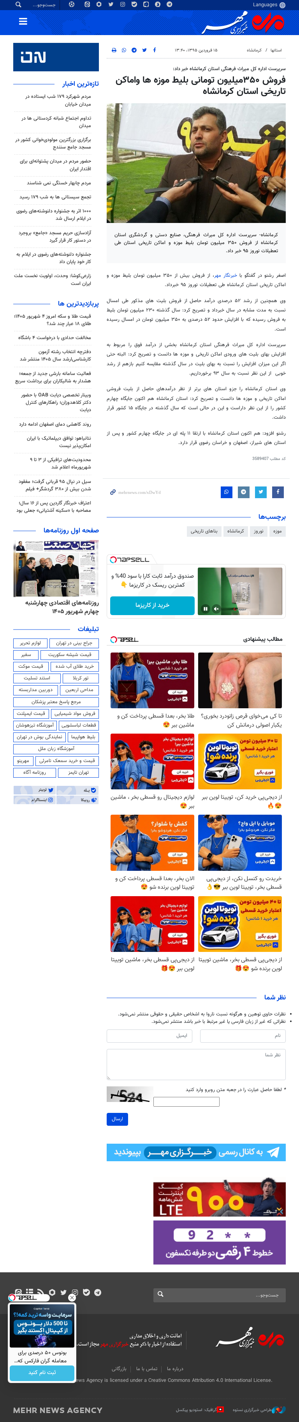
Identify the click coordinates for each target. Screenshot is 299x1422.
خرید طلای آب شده (75, 666)
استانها (276, 50)
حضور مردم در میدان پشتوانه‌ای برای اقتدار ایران (55, 165)
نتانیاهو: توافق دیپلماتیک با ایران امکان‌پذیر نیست (59, 442)
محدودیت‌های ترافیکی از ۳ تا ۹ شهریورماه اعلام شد (60, 463)
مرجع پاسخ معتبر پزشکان (56, 702)
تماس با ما (146, 1369)
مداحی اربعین (79, 690)
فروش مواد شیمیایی (75, 714)
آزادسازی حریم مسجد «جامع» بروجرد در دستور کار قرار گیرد (55, 236)
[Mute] (216, 609)
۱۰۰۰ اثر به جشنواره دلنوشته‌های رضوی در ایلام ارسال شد (53, 215)
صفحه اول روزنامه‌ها (71, 531)
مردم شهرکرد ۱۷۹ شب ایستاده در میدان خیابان (58, 100)
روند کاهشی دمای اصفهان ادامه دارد (55, 424)
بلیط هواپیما (83, 737)
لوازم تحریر (30, 643)
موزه (277, 531)
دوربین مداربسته (36, 690)
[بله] (86, 1293)
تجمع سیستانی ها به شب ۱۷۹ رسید (55, 197)
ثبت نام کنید (42, 1373)
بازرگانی (119, 1369)
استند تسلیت (37, 678)
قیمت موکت (30, 666)
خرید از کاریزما (152, 605)
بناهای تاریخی (204, 531)
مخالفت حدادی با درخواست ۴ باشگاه (54, 338)
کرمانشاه (254, 50)
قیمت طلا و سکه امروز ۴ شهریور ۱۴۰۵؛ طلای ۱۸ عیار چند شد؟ (52, 320)
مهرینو (23, 761)
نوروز (259, 531)
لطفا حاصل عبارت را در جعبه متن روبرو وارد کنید (236, 1090)
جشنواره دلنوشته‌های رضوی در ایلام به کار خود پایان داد (53, 258)
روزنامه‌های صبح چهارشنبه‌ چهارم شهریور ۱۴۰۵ (59, 607)
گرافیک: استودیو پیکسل (196, 1410)
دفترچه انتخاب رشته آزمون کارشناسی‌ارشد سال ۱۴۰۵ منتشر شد (55, 355)
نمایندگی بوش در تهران (39, 737)
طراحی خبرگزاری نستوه (252, 1410)
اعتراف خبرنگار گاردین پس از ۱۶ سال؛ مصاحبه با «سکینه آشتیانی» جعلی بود (53, 507)
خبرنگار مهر (225, 275)
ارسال (117, 1119)
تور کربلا (80, 678)
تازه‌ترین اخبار (80, 84)
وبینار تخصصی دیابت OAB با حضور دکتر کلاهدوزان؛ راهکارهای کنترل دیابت (56, 402)
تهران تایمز (78, 772)
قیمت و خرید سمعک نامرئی (67, 761)
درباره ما (175, 1369)
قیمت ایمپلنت (31, 714)
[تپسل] (113, 560)
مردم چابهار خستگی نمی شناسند (59, 183)
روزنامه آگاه (34, 772)
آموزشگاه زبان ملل (56, 749)
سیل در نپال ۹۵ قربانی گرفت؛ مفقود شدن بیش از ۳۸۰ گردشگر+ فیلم (55, 485)
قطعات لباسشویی (79, 725)
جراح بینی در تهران (74, 643)
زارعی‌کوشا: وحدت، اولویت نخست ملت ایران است (52, 279)
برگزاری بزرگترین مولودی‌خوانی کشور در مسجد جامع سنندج (53, 143)
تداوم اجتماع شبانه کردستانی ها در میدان (56, 122)
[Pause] (205, 609)
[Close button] (72, 1298)
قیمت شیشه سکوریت (69, 655)
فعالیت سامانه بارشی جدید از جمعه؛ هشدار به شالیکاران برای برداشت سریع (53, 377)
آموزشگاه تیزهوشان (35, 725)
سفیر (26, 655)
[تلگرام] (97, 1293)
